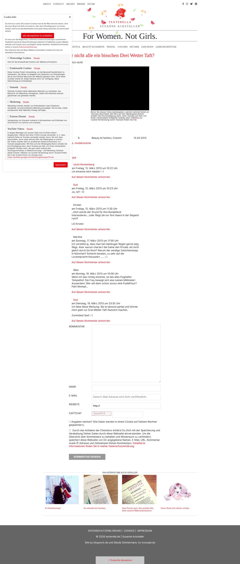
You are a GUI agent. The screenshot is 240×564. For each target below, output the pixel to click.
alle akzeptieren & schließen (37, 35)
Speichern (60, 164)
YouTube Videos (16, 128)
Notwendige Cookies (20, 58)
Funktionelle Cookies (20, 68)
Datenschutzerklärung (27, 47)
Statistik (13, 87)
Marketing (14, 101)
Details (37, 58)
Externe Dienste (17, 116)
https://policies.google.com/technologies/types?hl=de (30, 157)
